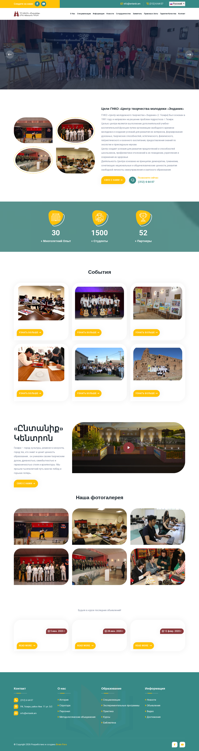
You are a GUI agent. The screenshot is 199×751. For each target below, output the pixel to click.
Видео (150, 711)
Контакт (181, 14)
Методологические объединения (77, 717)
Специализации (84, 14)
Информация (98, 14)
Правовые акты (151, 14)
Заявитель (137, 14)
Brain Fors (61, 744)
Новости (110, 14)
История (63, 699)
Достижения (154, 717)
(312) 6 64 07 (156, 3)
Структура (64, 705)
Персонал (64, 711)
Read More (25, 645)
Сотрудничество (123, 14)
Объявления (153, 705)
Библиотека (109, 722)
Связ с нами (112, 180)
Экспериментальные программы (121, 705)
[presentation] (10, 55)
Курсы (106, 717)
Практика (108, 711)
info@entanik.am (132, 3)
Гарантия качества (168, 14)
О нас (72, 14)
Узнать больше (28, 332)
